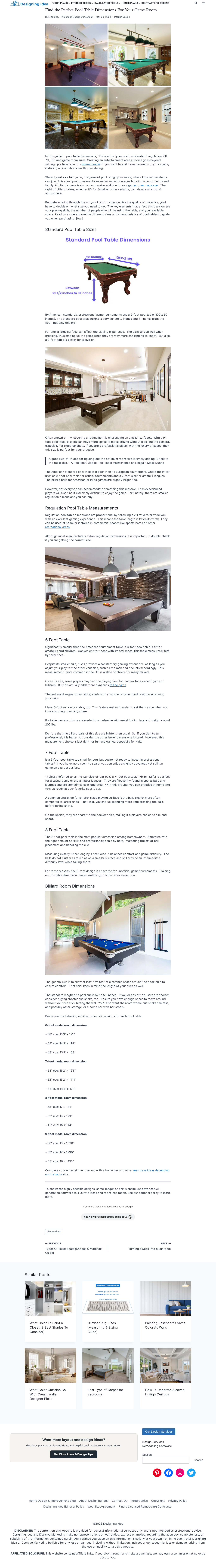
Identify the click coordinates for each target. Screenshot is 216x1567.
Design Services (153, 1442)
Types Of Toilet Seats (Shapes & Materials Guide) (73, 1248)
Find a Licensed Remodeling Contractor (146, 1506)
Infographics (139, 1500)
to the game (118, 685)
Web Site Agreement (101, 1506)
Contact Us (119, 1500)
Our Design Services (159, 1431)
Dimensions (54, 1231)
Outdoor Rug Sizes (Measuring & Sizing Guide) (102, 1327)
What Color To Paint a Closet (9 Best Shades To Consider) (49, 1327)
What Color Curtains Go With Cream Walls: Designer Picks (48, 1394)
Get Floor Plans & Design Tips (73, 1454)
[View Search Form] (196, 3)
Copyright (158, 1500)
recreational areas (57, 527)
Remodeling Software (157, 1446)
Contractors (150, 3)
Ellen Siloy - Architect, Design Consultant (70, 16)
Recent (164, 3)
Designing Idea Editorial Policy (63, 1506)
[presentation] (50, 1298)
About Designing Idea (93, 1500)
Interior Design (122, 16)
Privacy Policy (177, 1500)
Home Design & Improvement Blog (52, 1500)
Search (147, 1454)
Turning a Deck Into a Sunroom (149, 1246)
